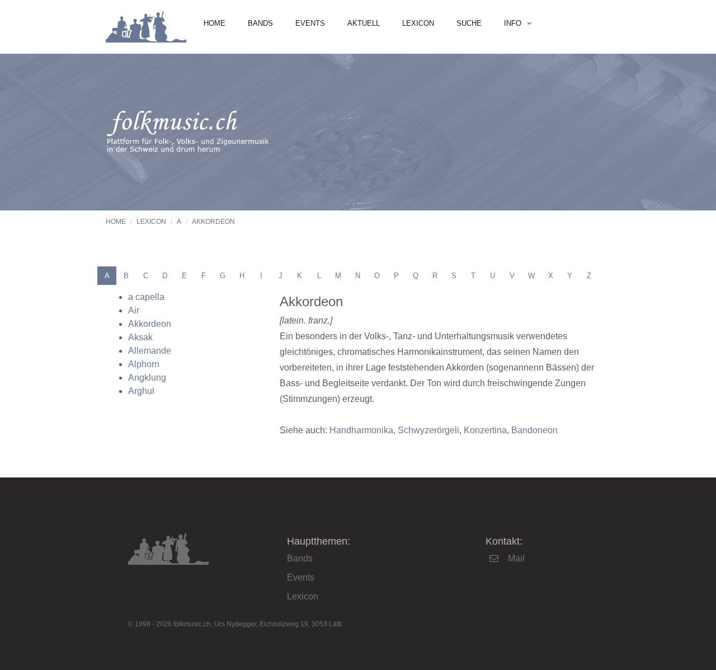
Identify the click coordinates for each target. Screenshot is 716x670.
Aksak (140, 337)
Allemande (149, 350)
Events (310, 23)
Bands (260, 23)
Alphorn (143, 364)
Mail (516, 558)
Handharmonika (361, 430)
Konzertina (485, 430)
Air (133, 310)
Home (214, 23)
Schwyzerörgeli (428, 430)
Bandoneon (534, 430)
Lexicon (418, 23)
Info (512, 23)
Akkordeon (149, 324)
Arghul (141, 391)
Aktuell (363, 23)
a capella (146, 297)
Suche (469, 23)
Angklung (147, 377)
